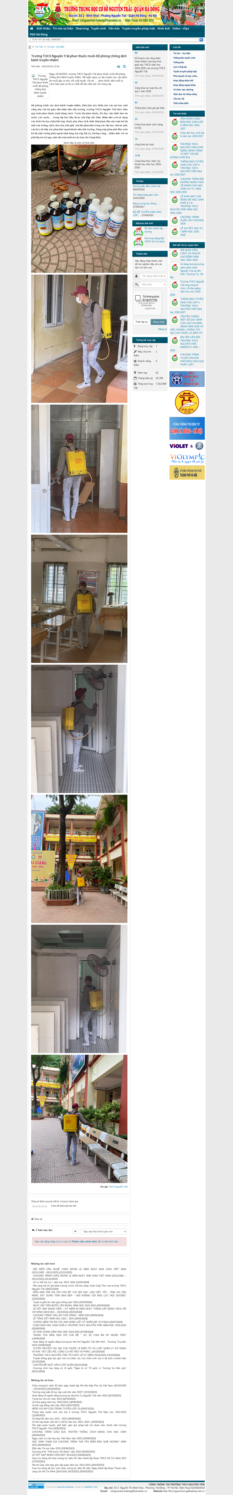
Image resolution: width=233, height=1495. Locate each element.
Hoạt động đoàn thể (183, 80)
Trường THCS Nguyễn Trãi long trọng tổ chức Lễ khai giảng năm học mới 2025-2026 (187, 288)
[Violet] (187, 446)
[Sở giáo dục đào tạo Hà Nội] (187, 401)
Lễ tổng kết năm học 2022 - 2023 (49, 1418)
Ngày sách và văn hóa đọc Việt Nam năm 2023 (57, 1438)
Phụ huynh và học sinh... (185, 76)
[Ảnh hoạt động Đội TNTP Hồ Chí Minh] (138, 241)
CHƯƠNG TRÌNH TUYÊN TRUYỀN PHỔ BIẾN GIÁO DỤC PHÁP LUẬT (192, 359)
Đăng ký (162, 329)
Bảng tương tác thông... (145, 203)
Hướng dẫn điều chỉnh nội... (147, 186)
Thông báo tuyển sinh (184, 58)
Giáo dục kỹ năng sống (185, 94)
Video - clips (180, 28)
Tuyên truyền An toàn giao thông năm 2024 (55, 1302)
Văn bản (114, 28)
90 (136, 82)
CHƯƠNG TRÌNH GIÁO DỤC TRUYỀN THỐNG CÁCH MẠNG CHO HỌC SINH (79, 1432)
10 (136, 139)
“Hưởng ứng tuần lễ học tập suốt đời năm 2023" (57, 1392)
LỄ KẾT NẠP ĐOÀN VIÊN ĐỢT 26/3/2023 (54, 1455)
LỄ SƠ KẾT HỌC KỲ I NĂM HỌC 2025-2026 (191, 231)
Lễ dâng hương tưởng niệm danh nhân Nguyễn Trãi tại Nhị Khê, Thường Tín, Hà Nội (187, 271)
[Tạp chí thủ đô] (187, 472)
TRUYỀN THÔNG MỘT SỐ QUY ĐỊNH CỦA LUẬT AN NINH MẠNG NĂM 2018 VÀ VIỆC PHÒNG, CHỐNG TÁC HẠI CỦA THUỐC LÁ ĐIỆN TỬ (186, 324)
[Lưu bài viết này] (125, 66)
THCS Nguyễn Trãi (118, 1187)
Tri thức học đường (183, 89)
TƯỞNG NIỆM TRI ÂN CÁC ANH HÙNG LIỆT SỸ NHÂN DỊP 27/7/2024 (71, 1322)
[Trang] (29, 46)
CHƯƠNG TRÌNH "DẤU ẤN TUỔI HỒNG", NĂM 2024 (61, 1315)
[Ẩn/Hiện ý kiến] (75, 1231)
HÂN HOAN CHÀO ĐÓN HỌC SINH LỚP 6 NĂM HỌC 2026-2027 (191, 123)
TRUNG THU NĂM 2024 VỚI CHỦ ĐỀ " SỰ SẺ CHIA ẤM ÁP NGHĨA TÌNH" (79, 1335)
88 (136, 52)
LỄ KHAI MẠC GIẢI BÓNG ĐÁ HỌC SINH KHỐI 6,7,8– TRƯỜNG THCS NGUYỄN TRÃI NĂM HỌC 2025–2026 (187, 204)
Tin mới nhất (179, 113)
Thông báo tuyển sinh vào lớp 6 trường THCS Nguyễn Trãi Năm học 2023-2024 (79, 1412)
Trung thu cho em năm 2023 (47, 1398)
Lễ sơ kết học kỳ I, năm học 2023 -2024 (54, 1282)
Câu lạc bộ (178, 99)
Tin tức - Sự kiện (55, 46)
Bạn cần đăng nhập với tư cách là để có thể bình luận (76, 1241)
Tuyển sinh (98, 28)
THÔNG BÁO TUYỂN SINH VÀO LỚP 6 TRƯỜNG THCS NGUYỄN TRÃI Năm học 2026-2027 (186, 168)
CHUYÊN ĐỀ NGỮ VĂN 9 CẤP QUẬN (53, 1365)
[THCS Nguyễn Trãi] (38, 10)
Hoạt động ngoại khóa (184, 85)
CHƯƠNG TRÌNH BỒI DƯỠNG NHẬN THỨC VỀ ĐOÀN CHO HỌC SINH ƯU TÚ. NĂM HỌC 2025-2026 (187, 186)
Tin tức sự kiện (63, 28)
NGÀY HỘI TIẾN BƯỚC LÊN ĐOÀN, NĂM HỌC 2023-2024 (64, 1305)
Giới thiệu (43, 28)
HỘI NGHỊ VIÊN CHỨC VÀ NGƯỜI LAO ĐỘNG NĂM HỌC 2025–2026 (190, 255)
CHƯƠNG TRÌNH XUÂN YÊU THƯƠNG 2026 (192, 220)
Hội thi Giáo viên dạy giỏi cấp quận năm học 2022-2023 (61, 1465)
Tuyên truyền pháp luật (138, 28)
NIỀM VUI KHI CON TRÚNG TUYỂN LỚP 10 (56, 1408)
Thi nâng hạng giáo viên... (146, 194)
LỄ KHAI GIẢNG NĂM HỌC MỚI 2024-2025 (56, 1331)
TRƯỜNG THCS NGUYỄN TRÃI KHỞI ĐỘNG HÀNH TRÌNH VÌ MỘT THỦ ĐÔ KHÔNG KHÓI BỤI (186, 151)
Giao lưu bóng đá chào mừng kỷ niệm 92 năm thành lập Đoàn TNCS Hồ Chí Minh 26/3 (79, 1458)
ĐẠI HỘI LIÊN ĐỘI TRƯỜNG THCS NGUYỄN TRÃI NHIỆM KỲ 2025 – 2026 (185, 344)
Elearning (82, 28)
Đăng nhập (158, 322)
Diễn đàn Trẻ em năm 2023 (46, 1448)
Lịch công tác (180, 67)
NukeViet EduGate (65, 1487)
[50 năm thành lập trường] (138, 231)
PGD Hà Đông (39, 34)
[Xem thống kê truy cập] (36, 1485)
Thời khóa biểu (181, 103)
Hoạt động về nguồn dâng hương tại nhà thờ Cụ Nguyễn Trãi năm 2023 (69, 1395)
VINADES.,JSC (91, 1487)
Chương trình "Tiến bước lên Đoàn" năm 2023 (56, 1451)
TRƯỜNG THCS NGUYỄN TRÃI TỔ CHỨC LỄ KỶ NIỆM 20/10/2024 (69, 1355)
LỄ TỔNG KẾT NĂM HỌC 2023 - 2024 (53, 1318)
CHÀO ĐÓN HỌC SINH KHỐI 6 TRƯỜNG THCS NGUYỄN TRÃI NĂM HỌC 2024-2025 (79, 1325)
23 (136, 119)
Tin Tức (39, 46)
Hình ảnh (163, 28)
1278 (137, 155)
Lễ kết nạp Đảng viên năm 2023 (49, 1405)
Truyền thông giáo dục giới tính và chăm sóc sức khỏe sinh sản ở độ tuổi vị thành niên (79, 1358)
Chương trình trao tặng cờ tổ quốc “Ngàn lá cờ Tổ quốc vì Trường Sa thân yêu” (79, 1368)
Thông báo (178, 62)
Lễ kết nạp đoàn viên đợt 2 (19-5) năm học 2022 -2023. (61, 1422)
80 (136, 102)
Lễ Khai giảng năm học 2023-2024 (50, 1402)
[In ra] (119, 66)
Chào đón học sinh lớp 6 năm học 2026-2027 (192, 134)
